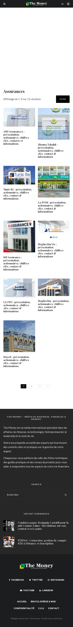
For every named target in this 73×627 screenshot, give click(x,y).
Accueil (22, 601)
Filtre (63, 99)
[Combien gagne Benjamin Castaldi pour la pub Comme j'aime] (8, 525)
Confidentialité (24, 608)
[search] (66, 495)
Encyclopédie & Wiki (43, 601)
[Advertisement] (36, 45)
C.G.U (41, 608)
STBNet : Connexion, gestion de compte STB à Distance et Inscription (42, 542)
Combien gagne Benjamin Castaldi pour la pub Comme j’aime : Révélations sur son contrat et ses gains (43, 525)
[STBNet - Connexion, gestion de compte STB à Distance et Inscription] (8, 541)
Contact (53, 608)
